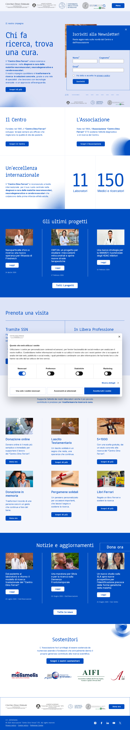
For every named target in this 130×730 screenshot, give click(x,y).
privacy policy (103, 75)
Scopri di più (15, 89)
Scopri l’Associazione (90, 144)
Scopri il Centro (17, 144)
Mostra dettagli (108, 383)
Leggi (12, 265)
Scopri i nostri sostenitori (65, 660)
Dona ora (13, 461)
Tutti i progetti (65, 285)
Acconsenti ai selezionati (65, 391)
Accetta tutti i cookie (102, 391)
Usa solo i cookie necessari (28, 391)
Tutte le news (65, 612)
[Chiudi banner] (119, 337)
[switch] (50, 373)
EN (96, 5)
